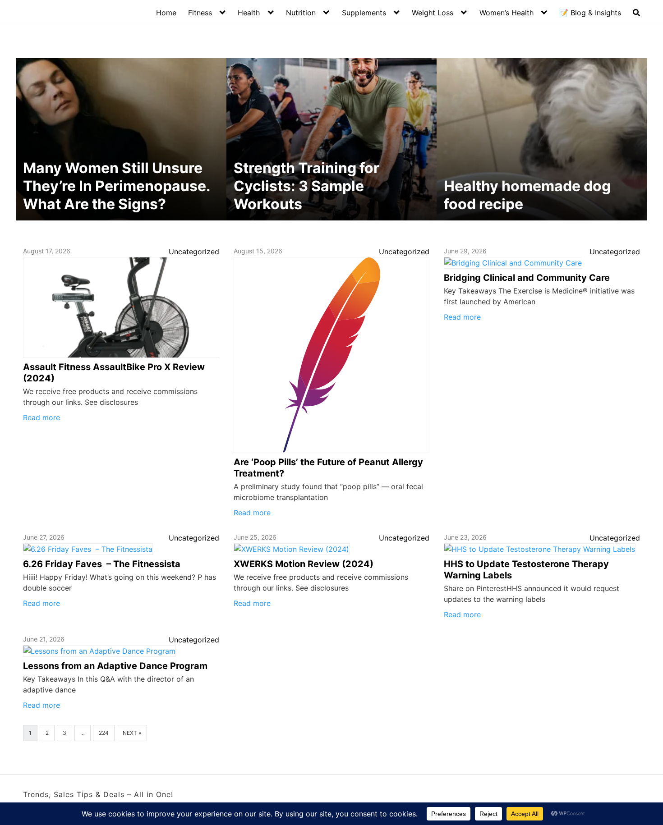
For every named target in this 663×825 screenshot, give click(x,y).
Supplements (364, 12)
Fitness (200, 12)
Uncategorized (194, 251)
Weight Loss (432, 12)
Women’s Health (506, 12)
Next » (132, 732)
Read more (41, 417)
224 (104, 732)
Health (249, 12)
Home (166, 12)
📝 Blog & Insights (590, 12)
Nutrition (301, 12)
